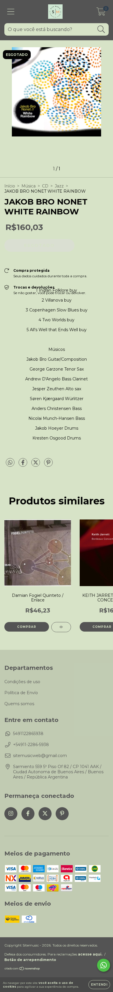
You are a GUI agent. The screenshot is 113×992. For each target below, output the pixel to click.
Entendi (99, 984)
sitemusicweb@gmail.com (40, 755)
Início (9, 186)
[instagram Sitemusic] (10, 813)
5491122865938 (28, 733)
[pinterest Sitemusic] (62, 813)
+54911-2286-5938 (31, 744)
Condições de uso (22, 681)
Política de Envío (21, 692)
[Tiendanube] (22, 969)
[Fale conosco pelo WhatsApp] (103, 965)
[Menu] (10, 11)
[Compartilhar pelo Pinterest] (48, 464)
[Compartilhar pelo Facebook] (23, 464)
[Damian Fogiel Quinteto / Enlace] (61, 627)
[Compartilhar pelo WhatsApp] (10, 462)
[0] (101, 13)
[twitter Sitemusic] (45, 813)
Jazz (59, 186)
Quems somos (19, 703)
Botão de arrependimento (30, 960)
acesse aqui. (90, 954)
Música (28, 186)
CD (45, 186)
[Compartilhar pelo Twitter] (36, 464)
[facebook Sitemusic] (27, 813)
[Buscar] (101, 29)
